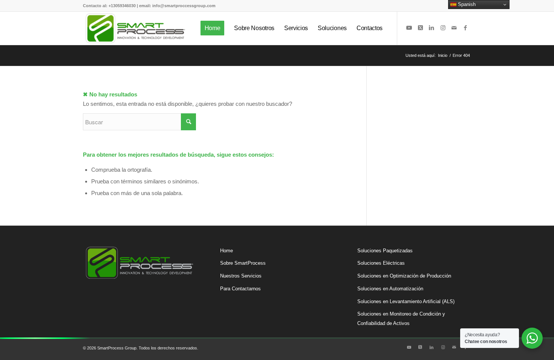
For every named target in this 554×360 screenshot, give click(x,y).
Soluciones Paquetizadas (385, 250)
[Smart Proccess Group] (135, 28)
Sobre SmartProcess (243, 263)
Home (226, 250)
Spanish (466, 4)
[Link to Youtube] (409, 28)
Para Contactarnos (240, 288)
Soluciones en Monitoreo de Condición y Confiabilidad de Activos (401, 318)
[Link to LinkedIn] (431, 28)
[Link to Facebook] (465, 28)
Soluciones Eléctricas (381, 263)
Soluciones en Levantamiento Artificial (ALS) (406, 301)
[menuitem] (213, 28)
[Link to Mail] (454, 28)
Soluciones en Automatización (390, 288)
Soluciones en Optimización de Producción (404, 276)
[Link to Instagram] (442, 28)
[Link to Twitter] (420, 28)
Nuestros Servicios (241, 276)
